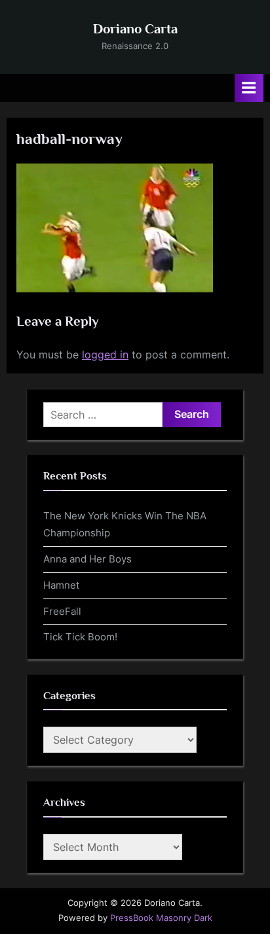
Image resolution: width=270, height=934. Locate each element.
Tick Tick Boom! (80, 637)
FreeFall (62, 611)
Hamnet (61, 585)
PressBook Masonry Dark (161, 918)
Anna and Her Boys (87, 559)
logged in (105, 354)
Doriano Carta (135, 29)
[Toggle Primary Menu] (249, 88)
